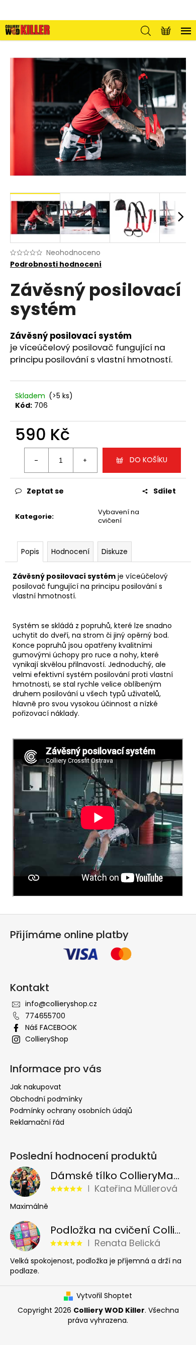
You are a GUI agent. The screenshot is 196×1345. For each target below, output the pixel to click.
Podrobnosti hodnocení (56, 264)
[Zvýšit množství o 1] (85, 460)
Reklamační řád (37, 1122)
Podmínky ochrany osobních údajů (71, 1111)
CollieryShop (46, 1039)
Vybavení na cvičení (118, 516)
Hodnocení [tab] (70, 551)
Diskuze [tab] (115, 551)
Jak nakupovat (35, 1087)
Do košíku (148, 460)
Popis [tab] (30, 551)
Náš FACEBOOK (51, 1027)
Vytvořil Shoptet (104, 1296)
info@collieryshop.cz (61, 1004)
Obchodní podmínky (46, 1099)
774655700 (45, 1016)
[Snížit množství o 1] (37, 460)
